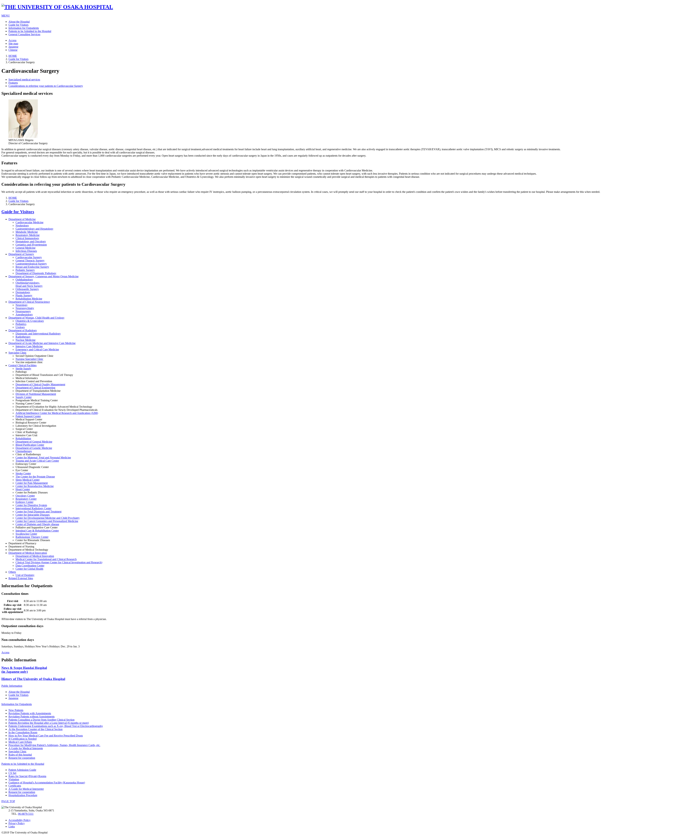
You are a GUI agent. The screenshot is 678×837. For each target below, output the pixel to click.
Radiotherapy (23, 336)
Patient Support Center (28, 416)
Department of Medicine (22, 219)
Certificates (14, 785)
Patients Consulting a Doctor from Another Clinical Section (41, 719)
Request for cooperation (21, 757)
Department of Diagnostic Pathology (36, 273)
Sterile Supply (23, 368)
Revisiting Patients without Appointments (31, 716)
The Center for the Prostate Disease (35, 476)
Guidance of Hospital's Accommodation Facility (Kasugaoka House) (46, 782)
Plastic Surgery (24, 295)
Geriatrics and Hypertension (31, 244)
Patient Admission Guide (22, 769)
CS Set (12, 773)
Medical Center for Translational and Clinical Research (46, 559)
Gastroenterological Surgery (31, 263)
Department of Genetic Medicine (34, 447)
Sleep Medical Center (28, 479)
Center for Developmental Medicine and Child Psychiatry (48, 517)
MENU (5, 15)
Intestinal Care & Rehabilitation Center (37, 530)
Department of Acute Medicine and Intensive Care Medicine (42, 343)
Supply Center (24, 397)
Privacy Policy (16, 823)
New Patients (15, 710)
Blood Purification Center (30, 444)
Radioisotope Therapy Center (32, 536)
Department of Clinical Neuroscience (29, 301)
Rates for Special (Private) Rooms (27, 776)
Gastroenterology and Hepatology (34, 228)
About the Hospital (19, 21)
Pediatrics (21, 324)
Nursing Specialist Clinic (29, 359)
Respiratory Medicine (28, 235)
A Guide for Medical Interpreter (26, 788)
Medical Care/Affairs (20, 741)
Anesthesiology (24, 314)
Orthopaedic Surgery (27, 289)
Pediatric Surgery (25, 270)
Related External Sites (20, 578)
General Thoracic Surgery (30, 260)
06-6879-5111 (26, 813)
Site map (13, 43)
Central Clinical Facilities (22, 365)
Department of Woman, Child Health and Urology (36, 317)
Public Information (11, 685)
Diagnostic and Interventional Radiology (38, 333)
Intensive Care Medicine (29, 346)
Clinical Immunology (27, 238)
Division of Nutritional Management (36, 393)
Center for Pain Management (32, 482)
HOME (12, 55)
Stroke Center (23, 473)
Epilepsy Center (24, 502)
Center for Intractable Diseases (33, 514)
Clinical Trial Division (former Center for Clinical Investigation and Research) (59, 562)
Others (12, 571)
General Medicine (25, 247)
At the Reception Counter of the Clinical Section (35, 729)
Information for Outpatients (23, 27)
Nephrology (22, 225)
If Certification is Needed (22, 738)
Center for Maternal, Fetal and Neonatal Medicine (43, 457)
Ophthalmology (24, 279)
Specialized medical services (24, 79)
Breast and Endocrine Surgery (32, 266)
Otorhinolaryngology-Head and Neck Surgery (29, 284)
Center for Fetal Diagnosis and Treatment (38, 511)
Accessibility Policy (19, 820)
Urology (20, 327)
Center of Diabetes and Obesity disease (37, 524)
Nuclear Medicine (25, 339)
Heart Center (23, 489)
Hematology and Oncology (31, 241)
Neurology (22, 304)
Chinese (12, 49)
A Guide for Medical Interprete (25, 748)
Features (13, 82)
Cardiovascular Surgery (29, 257)
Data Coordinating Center (30, 565)
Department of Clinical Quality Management (40, 384)
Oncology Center (25, 495)
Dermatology (23, 292)
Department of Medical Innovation (27, 552)
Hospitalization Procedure (22, 795)
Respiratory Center (26, 498)
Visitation (13, 779)
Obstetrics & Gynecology (30, 320)
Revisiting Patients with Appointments (29, 713)
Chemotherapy (24, 451)
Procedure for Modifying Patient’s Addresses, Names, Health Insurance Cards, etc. (54, 745)
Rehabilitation (23, 438)
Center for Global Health (29, 568)
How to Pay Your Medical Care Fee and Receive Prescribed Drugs (45, 735)
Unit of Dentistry (25, 575)
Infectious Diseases (26, 250)
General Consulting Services (24, 34)
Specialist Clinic (17, 352)
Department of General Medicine (34, 441)
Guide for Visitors (18, 24)
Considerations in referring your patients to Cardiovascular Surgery (45, 85)
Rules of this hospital (20, 754)
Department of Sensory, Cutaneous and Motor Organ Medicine (43, 276)
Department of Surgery (21, 254)
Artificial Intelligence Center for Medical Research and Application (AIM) (57, 413)
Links (11, 826)
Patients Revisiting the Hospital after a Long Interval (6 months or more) (48, 722)
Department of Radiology (22, 330)
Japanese (13, 46)
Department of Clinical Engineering (35, 387)
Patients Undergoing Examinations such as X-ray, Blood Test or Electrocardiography (55, 726)
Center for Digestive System (31, 505)
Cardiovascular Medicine (29, 222)
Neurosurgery (23, 311)
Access (12, 40)
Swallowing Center (26, 533)
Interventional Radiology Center (33, 508)
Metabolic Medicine (27, 231)
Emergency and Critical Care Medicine (37, 349)
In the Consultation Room (22, 732)
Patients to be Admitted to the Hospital (29, 31)
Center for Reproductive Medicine (35, 486)
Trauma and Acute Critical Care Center (37, 460)
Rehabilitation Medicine (29, 298)
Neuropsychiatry (25, 308)
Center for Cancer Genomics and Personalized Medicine (47, 521)
